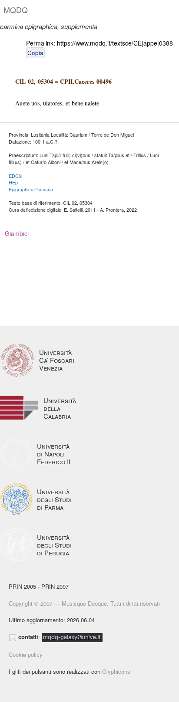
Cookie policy (26, 654)
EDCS (15, 175)
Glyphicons (116, 671)
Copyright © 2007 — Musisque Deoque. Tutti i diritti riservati (84, 603)
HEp (13, 182)
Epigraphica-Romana (31, 189)
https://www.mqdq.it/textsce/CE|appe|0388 (115, 43)
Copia (35, 53)
